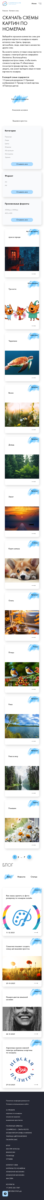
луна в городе (14, 237)
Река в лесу (13, 756)
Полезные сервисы (14, 1126)
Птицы (11, 652)
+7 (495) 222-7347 (13, 1188)
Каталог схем (12, 1165)
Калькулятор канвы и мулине (19, 1133)
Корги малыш (14, 548)
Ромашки (12, 808)
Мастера (9, 1178)
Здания (7, 157)
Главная (5, 11)
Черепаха (13, 341)
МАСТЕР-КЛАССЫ (13, 1149)
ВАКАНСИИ (10, 1152)
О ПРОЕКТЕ (10, 1110)
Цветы (7, 143)
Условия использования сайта (17, 1104)
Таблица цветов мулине (16, 1136)
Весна (11, 393)
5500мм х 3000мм (11, 210)
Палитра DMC (11, 1139)
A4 (6, 185)
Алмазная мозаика (20, 110)
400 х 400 (8, 213)
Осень (11, 600)
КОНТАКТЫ (10, 1184)
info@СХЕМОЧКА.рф (14, 1191)
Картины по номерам (19, 99)
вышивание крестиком (14, 1120)
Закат (11, 496)
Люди (7, 140)
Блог (8, 1145)
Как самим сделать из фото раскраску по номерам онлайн (19, 896)
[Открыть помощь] (5, 1193)
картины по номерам (14, 1113)
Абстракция (9, 150)
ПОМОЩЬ (10, 1155)
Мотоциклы (9, 154)
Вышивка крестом (20, 121)
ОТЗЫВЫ (9, 1159)
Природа (8, 137)
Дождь (11, 445)
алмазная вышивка (13, 1117)
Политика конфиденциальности (18, 1101)
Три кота (12, 289)
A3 (6, 182)
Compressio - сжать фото (17, 1129)
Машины (8, 147)
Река (10, 704)
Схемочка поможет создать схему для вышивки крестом (18, 947)
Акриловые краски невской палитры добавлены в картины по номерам (19, 1050)
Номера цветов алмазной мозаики (17, 998)
